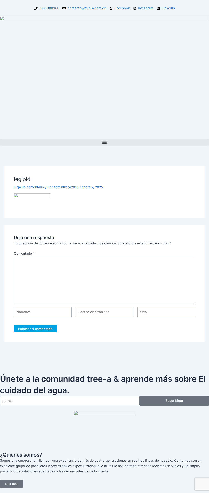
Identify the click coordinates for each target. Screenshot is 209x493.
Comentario (24, 253)
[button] (104, 142)
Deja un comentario (29, 187)
